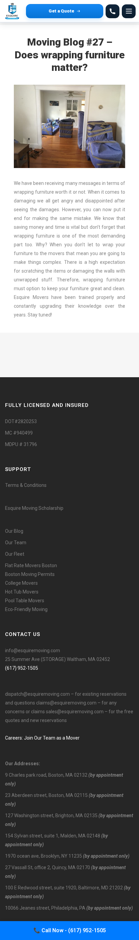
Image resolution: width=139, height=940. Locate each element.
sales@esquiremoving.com (75, 711)
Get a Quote (61, 10)
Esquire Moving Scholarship (34, 508)
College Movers (21, 583)
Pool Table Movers (24, 600)
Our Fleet (14, 554)
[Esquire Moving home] (13, 11)
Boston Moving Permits (30, 574)
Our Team (15, 542)
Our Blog (14, 531)
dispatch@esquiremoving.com (37, 694)
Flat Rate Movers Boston (31, 565)
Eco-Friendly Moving (26, 609)
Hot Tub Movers (21, 592)
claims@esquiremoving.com (66, 703)
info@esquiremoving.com (32, 650)
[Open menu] (129, 11)
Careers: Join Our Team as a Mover (42, 738)
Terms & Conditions (26, 485)
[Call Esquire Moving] (112, 11)
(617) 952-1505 (21, 668)
